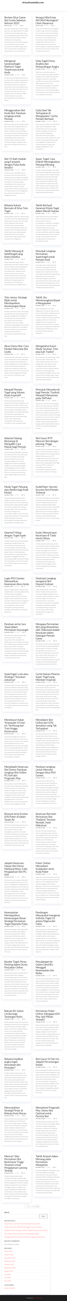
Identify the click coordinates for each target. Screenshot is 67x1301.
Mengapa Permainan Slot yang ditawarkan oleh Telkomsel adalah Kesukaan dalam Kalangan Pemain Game (48, 631)
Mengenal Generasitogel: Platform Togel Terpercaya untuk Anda (14, 66)
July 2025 (7, 1274)
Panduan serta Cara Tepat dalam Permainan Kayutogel (16, 626)
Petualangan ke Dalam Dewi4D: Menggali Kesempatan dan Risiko (45, 967)
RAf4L (16, 25)
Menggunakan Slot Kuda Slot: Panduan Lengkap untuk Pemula (15, 114)
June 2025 (7, 1278)
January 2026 (8, 1255)
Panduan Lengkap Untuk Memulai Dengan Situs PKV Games (46, 771)
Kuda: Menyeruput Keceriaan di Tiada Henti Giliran (46, 535)
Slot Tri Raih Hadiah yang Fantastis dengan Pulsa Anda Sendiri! (15, 163)
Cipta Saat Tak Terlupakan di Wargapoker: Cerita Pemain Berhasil (47, 114)
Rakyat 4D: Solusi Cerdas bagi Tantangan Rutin (13, 1013)
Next (37, 1206)
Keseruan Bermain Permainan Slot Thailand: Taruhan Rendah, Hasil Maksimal (46, 819)
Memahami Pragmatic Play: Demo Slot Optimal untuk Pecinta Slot (48, 1112)
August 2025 (8, 1271)
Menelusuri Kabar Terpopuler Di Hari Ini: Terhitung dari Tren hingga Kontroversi (14, 725)
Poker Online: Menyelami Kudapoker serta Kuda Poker (45, 867)
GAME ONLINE (9, 1288)
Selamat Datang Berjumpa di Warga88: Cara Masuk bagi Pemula (15, 442)
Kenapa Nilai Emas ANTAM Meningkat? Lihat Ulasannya (47, 20)
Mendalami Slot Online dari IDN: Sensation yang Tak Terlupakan (46, 724)
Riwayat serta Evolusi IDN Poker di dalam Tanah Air (16, 816)
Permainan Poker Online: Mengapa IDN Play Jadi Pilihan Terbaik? (48, 1015)
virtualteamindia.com (33, 2)
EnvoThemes (37, 1298)
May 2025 (7, 1281)
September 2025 (10, 1268)
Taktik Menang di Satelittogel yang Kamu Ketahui (13, 253)
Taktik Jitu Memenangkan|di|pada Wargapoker (48, 300)
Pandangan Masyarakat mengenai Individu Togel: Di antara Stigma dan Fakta (48, 918)
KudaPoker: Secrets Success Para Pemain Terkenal (47, 489)
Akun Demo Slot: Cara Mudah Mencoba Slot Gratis (16, 348)
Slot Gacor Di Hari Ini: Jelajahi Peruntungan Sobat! (47, 1061)
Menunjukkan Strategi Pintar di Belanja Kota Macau (15, 1110)
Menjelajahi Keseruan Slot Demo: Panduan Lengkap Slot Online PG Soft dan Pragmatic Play (16, 772)
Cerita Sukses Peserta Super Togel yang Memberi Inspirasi (48, 676)
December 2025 (9, 1258)
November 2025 (9, 1261)
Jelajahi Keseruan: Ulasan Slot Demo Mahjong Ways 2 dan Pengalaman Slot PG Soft (15, 868)
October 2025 (9, 1264)
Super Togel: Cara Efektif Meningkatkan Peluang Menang (48, 161)
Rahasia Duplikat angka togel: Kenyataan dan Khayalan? (13, 1063)
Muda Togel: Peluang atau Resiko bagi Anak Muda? (16, 489)
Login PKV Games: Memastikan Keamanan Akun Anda (16, 581)
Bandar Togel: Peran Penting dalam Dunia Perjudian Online (15, 964)
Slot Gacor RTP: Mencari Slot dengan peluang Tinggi (47, 441)
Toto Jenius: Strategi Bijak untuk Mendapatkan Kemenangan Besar (15, 302)
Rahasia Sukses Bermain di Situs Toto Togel (16, 208)
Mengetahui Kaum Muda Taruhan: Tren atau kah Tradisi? (47, 348)
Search (6, 1212)
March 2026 (8, 1251)
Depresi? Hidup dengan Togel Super (15, 534)
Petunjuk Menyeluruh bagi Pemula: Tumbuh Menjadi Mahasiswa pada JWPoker (48, 394)
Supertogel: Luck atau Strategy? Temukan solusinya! (16, 676)
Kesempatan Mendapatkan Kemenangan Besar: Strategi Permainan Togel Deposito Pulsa (15, 918)
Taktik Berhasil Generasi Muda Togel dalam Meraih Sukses (47, 208)
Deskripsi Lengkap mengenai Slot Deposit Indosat (46, 581)
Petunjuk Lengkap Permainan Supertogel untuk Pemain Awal (46, 255)
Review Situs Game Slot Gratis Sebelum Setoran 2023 (15, 20)
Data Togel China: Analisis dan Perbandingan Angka (47, 63)
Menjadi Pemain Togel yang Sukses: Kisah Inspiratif (14, 392)
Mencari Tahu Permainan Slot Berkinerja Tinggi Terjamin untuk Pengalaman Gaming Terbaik (15, 1163)
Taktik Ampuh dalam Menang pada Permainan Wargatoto (47, 1160)
